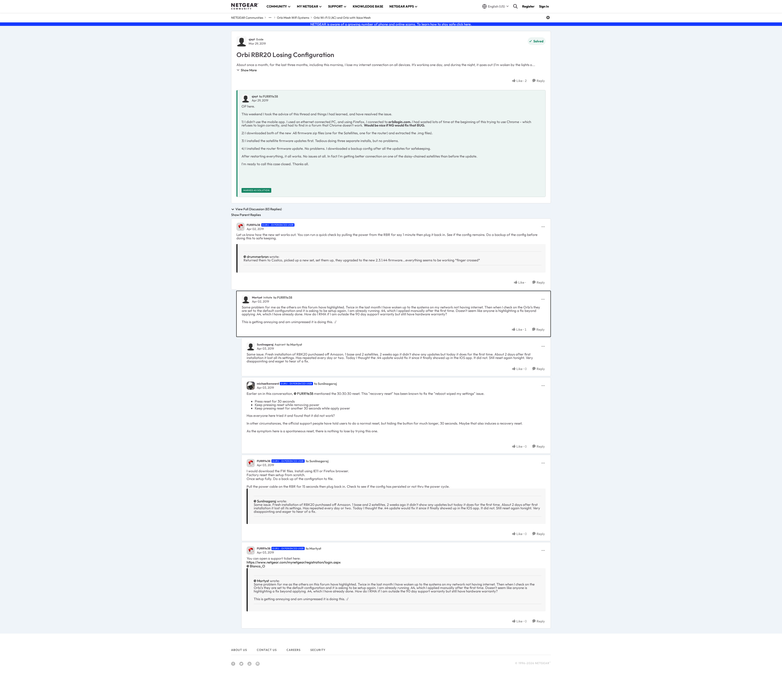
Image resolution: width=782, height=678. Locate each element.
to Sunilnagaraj (325, 383)
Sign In (544, 6)
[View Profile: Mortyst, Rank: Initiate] (246, 299)
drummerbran (258, 256)
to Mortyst (294, 344)
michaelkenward (268, 383)
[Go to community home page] (244, 6)
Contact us (267, 650)
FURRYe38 (253, 224)
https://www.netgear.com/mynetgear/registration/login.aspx (294, 562)
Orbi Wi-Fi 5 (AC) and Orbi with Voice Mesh (342, 18)
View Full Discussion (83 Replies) (258, 209)
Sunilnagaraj (265, 344)
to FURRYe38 (268, 96)
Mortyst (257, 297)
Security (317, 650)
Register (528, 6)
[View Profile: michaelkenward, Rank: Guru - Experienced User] (251, 386)
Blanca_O (257, 566)
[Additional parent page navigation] (270, 17)
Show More (249, 70)
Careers (294, 650)
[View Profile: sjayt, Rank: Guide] (241, 41)
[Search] (515, 6)
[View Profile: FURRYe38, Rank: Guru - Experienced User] (240, 227)
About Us (239, 650)
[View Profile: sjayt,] (246, 98)
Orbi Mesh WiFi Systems (293, 18)
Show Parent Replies (246, 214)
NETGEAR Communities (247, 18)
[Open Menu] (548, 17)
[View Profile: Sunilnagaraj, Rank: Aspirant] (251, 346)
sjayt (252, 39)
